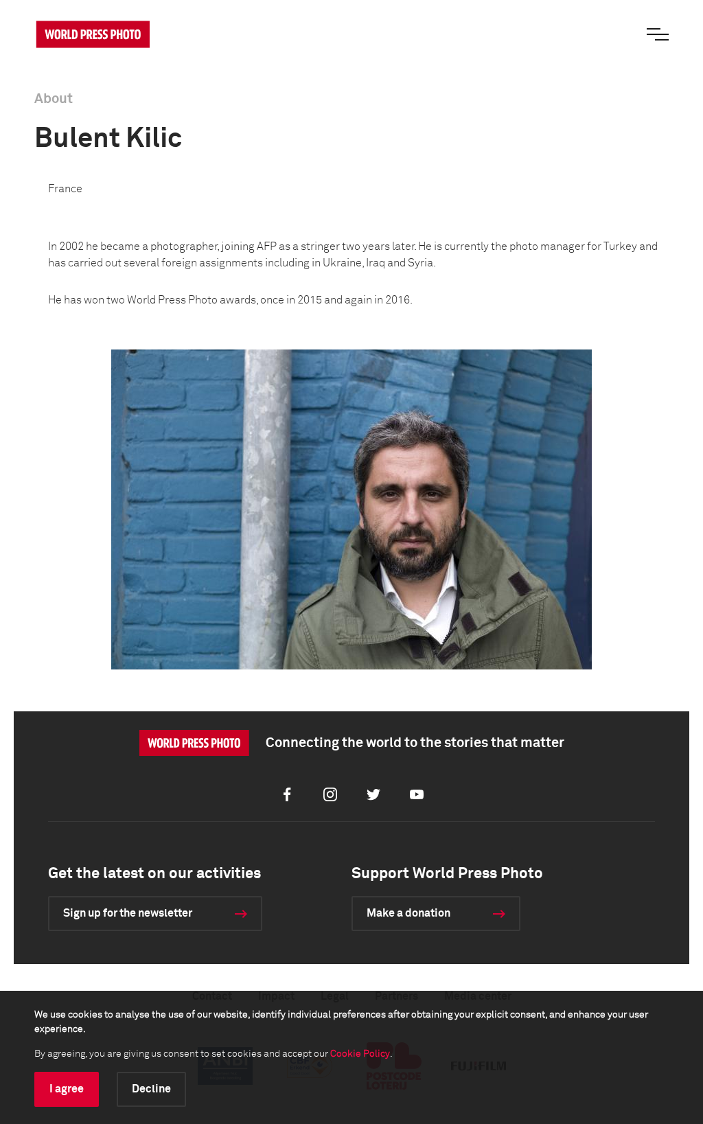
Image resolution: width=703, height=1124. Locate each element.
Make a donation (408, 913)
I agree (66, 1088)
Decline (151, 1088)
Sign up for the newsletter (127, 913)
